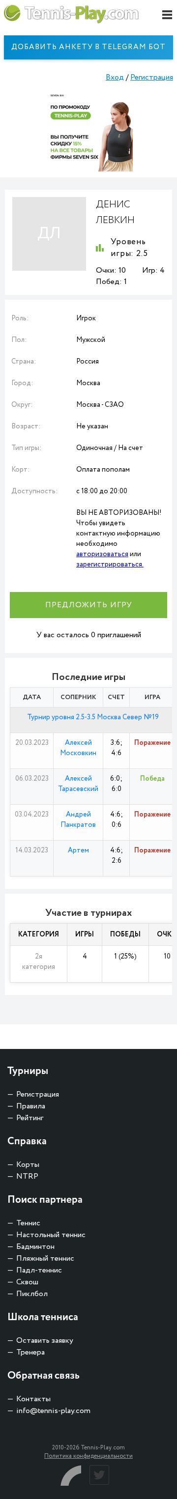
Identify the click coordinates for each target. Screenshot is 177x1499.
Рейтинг (29, 1118)
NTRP (27, 1176)
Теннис (28, 1223)
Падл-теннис (39, 1270)
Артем (78, 850)
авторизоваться (102, 554)
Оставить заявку (44, 1340)
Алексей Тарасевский (78, 784)
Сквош (27, 1282)
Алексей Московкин (78, 748)
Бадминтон (35, 1246)
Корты (27, 1164)
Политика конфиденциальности (88, 1456)
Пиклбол (32, 1294)
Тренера (30, 1352)
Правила (30, 1106)
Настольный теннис (51, 1235)
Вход (115, 77)
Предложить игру (88, 605)
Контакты (33, 1399)
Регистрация (151, 77)
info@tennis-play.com (53, 1410)
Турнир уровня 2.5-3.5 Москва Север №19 (93, 717)
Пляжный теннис (45, 1258)
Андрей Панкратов (78, 820)
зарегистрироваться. (110, 564)
